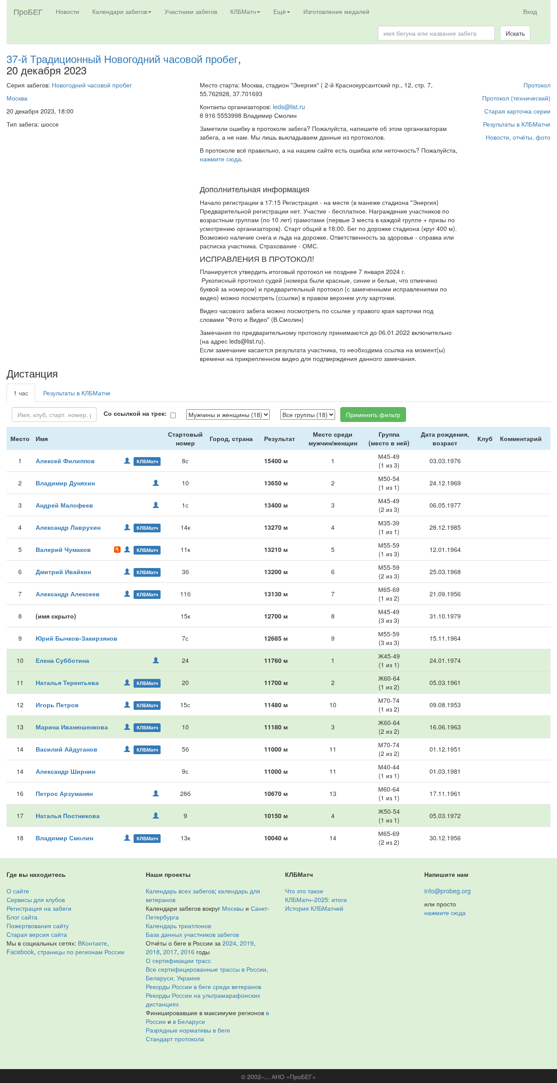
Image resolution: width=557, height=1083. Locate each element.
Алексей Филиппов (65, 460)
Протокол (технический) (516, 98)
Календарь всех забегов (180, 890)
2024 (229, 943)
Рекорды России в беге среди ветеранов (203, 986)
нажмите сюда (220, 158)
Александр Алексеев (68, 593)
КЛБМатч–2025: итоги (316, 899)
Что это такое (304, 890)
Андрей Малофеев (64, 505)
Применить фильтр (373, 414)
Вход (530, 11)
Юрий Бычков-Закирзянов (76, 638)
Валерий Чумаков (63, 549)
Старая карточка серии (517, 111)
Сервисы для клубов (36, 899)
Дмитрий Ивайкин (63, 571)
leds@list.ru (289, 106)
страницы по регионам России (80, 951)
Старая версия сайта (37, 934)
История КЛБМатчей (314, 908)
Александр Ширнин (65, 771)
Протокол (536, 84)
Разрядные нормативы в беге (188, 1030)
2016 (188, 951)
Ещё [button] (279, 11)
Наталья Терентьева (67, 682)
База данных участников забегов (192, 934)
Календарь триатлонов (178, 925)
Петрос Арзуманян (64, 793)
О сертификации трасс (178, 960)
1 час (20, 392)
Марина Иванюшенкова (72, 726)
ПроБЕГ (28, 11)
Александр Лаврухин (68, 527)
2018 (153, 951)
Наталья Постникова (68, 815)
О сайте (18, 890)
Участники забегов (190, 11)
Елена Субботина (62, 660)
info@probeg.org (447, 890)
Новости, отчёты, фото (518, 137)
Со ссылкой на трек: (135, 413)
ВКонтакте (92, 943)
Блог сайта (22, 917)
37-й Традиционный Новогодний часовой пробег (122, 58)
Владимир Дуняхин (65, 482)
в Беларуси (189, 1021)
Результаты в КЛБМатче (516, 124)
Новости (67, 11)
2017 (170, 951)
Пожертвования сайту (38, 925)
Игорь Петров (57, 704)
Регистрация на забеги (39, 908)
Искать (515, 33)
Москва (17, 98)
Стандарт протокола (175, 1038)
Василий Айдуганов (66, 749)
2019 (247, 943)
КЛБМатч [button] (243, 11)
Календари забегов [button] (119, 11)
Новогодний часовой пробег (92, 84)
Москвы (233, 908)
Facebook (20, 951)
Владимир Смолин (64, 837)
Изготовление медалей (336, 11)
